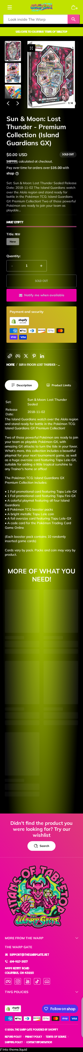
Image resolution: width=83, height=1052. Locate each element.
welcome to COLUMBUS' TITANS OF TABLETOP (41, 31)
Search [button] (44, 846)
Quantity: (13, 256)
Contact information (39, 1042)
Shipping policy (14, 1042)
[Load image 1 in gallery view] (13, 51)
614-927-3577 (19, 961)
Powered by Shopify (45, 1029)
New (13, 241)
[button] (73, 7)
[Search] (74, 19)
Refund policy (13, 1036)
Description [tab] (24, 385)
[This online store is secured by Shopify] (19, 324)
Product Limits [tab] (61, 385)
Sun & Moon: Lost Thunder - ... (39, 364)
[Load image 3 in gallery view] (13, 94)
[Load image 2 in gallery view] (13, 73)
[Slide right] (18, 103)
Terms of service (56, 1036)
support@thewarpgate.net (29, 954)
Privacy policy (33, 1036)
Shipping (12, 161)
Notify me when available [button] (44, 295)
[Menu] (10, 7)
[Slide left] (8, 103)
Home (10, 364)
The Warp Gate (23, 1029)
